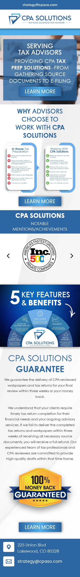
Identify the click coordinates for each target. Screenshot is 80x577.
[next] (72, 255)
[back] (8, 255)
